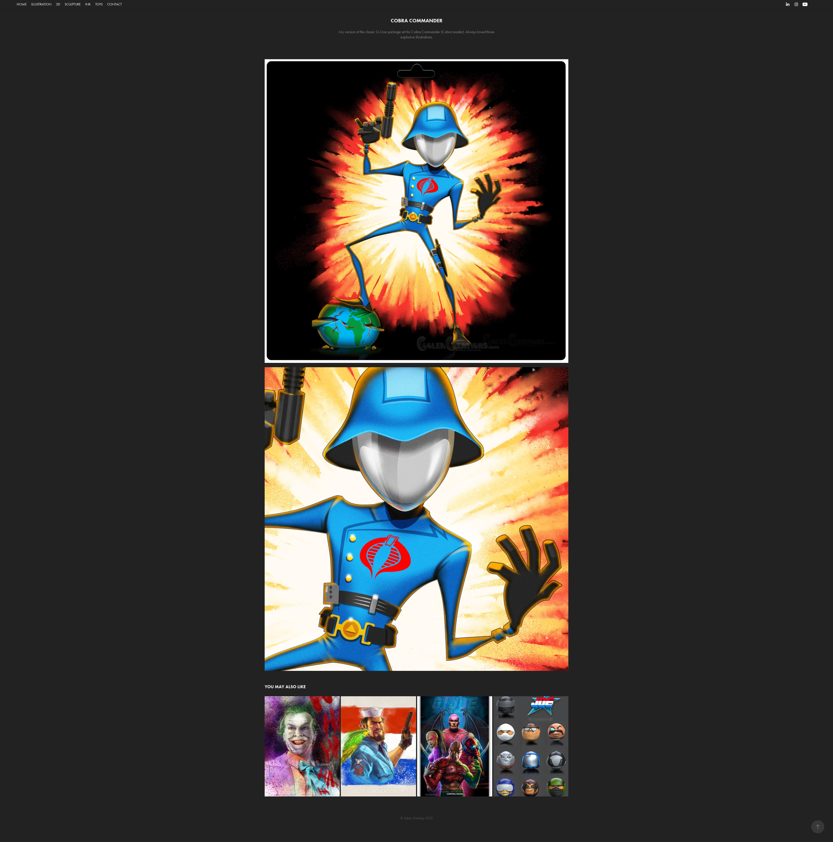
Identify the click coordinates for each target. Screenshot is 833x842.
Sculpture (73, 4)
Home (22, 4)
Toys (99, 4)
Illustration (41, 4)
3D (58, 4)
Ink (88, 4)
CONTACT (114, 4)
